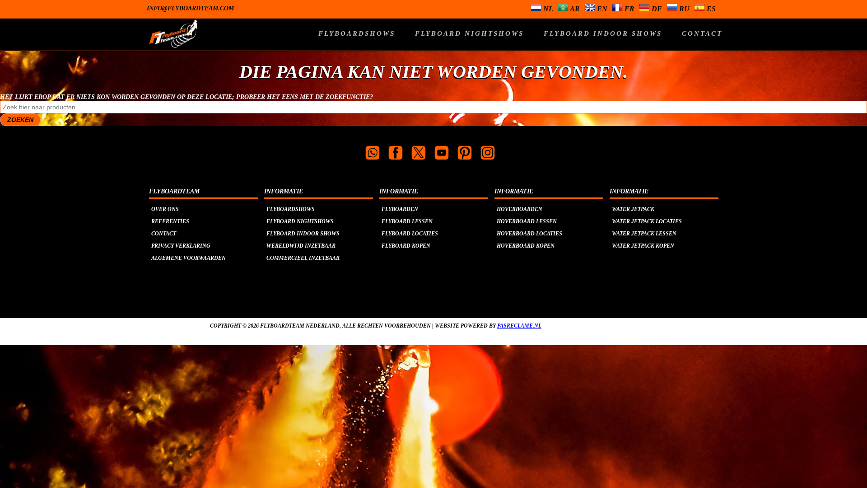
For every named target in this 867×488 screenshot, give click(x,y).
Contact (702, 33)
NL (547, 9)
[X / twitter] (418, 153)
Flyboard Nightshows (469, 33)
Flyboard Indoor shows (603, 33)
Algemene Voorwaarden (188, 258)
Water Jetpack (633, 209)
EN (601, 9)
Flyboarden (400, 209)
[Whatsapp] (372, 153)
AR (574, 9)
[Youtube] (441, 153)
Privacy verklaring (180, 246)
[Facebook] (395, 153)
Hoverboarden (519, 209)
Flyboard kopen (406, 246)
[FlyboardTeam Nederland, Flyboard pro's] (232, 39)
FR (628, 9)
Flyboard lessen (407, 221)
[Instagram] (487, 153)
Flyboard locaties (410, 233)
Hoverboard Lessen (527, 221)
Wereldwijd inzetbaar (301, 246)
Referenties (170, 221)
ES (710, 9)
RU (683, 9)
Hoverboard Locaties (529, 233)
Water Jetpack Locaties (647, 221)
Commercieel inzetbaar (303, 258)
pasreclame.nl (519, 326)
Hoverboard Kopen (526, 246)
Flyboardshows (356, 33)
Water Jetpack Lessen (644, 233)
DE (656, 9)
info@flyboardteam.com (190, 8)
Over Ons (165, 209)
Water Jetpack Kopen (643, 246)
